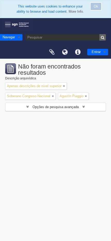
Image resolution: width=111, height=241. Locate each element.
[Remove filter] (64, 86)
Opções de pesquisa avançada (55, 107)
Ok (96, 6)
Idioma (64, 52)
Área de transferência (51, 52)
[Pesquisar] (102, 37)
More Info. (76, 11)
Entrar (96, 52)
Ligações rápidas (77, 52)
